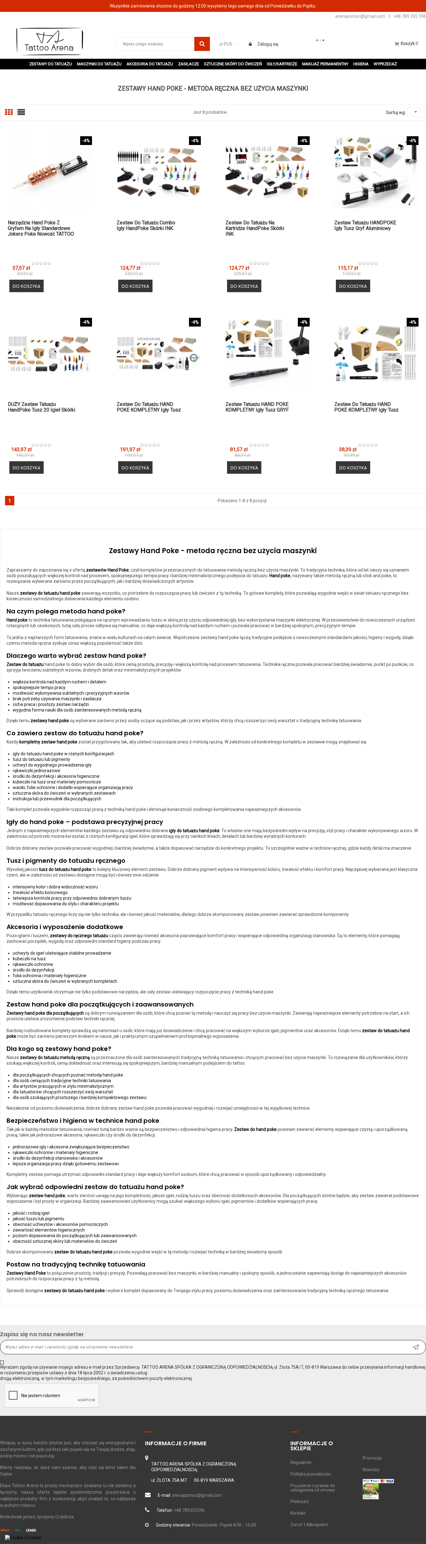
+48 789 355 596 (409, 16)
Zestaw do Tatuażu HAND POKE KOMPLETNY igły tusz (149, 407)
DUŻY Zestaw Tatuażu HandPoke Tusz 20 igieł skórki (41, 407)
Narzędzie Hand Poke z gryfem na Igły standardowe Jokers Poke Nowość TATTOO (41, 228)
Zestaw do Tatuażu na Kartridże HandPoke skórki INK (254, 228)
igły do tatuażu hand (33, 753)
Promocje (372, 1458)
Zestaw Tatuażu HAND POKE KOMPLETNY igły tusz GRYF (257, 407)
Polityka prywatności (310, 1474)
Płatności (299, 1501)
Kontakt (298, 1513)
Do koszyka (26, 286)
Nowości (371, 1469)
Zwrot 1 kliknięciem (309, 1524)
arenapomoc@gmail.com (360, 16)
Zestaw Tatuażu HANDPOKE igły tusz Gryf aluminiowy (365, 225)
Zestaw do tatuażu (25, 664)
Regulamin (301, 1462)
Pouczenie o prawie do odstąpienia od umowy (312, 1487)
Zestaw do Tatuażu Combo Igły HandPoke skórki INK (146, 225)
